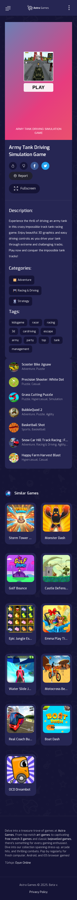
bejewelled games (59, 839)
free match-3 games (18, 839)
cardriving (29, 331)
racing (51, 322)
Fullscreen (28, 188)
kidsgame (18, 322)
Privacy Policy (38, 892)
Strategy (23, 301)
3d (13, 331)
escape (48, 331)
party (30, 340)
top (44, 340)
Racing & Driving (28, 290)
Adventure (24, 280)
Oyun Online (23, 863)
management (20, 349)
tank (57, 340)
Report (23, 176)
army (15, 340)
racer (35, 322)
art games (43, 835)
